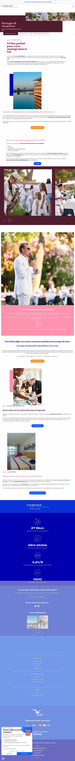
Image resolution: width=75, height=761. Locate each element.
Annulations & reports (37, 679)
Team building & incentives (40, 33)
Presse (37, 666)
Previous (2, 34)
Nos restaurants (37, 425)
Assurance (37, 677)
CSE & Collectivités (37, 663)
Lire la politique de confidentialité (9, 748)
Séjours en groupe (37, 661)
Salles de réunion (24, 33)
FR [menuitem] (37, 757)
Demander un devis (37, 127)
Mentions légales (37, 750)
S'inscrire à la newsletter (37, 596)
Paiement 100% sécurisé (37, 721)
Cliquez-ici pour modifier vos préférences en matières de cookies (37, 742)
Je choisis (9, 753)
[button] (3, 758)
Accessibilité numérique (37, 755)
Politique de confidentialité (37, 748)
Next (73, 34)
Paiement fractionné (37, 732)
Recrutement (37, 668)
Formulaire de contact (37, 695)
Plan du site (37, 752)
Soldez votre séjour (37, 681)
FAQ (37, 692)
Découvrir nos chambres (37, 492)
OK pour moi (24, 753)
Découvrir (37, 632)
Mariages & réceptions (10, 33)
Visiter (37, 163)
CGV (37, 745)
